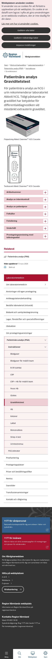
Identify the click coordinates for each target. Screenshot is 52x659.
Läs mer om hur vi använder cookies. (20, 23)
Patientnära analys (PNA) (13, 68)
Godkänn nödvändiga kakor (26, 38)
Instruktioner (30, 68)
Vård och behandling (18, 65)
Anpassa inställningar (26, 45)
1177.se (37, 623)
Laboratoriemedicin (35, 65)
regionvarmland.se (9, 610)
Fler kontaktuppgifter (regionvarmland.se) (17, 626)
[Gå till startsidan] (22, 57)
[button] (26, 192)
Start (6, 65)
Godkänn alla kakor (26, 30)
